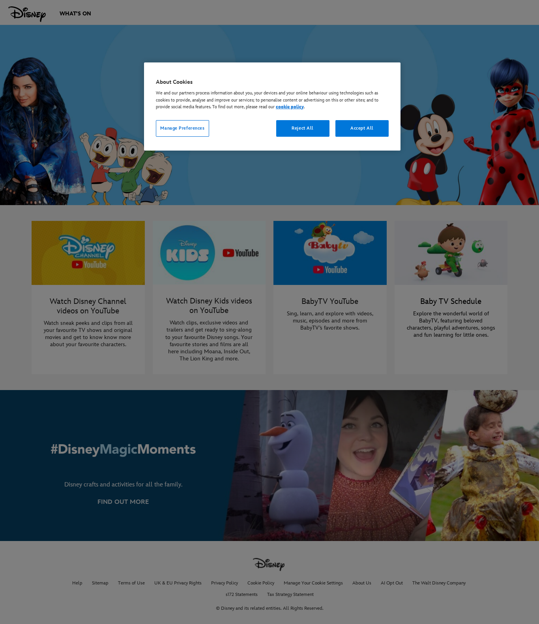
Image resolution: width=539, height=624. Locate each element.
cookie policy (290, 106)
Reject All (303, 128)
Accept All (362, 128)
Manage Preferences (182, 128)
